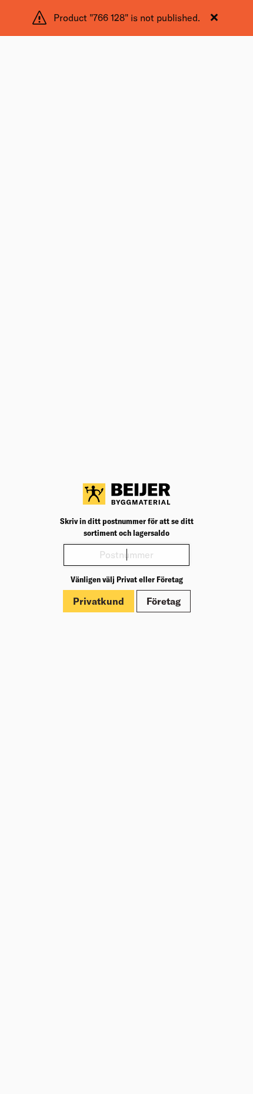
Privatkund (98, 601)
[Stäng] (214, 18)
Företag (164, 601)
